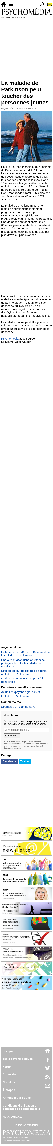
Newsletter (10, 1082)
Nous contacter (13, 1116)
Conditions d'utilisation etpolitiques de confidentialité (21, 1107)
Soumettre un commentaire (18, 706)
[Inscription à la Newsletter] (48, 6)
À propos (9, 1090)
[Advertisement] (26, 49)
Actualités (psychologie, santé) (20, 692)
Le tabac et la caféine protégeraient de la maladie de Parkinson (25, 654)
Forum (7, 1066)
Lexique (8, 1051)
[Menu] (12, 6)
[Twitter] (47, 1070)
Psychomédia (8, 108)
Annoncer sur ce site (17, 1097)
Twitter (24, 761)
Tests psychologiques (18, 1058)
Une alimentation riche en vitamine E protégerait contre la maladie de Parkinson (24, 663)
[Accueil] (4, 6)
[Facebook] (47, 1061)
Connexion (10, 1074)
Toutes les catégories (26, 1125)
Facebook (9, 761)
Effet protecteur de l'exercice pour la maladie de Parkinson (24, 672)
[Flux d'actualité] (47, 1078)
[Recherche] (40, 6)
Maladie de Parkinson (15, 696)
